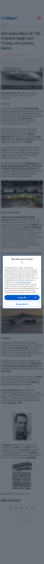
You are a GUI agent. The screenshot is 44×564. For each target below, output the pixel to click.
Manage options (22, 304)
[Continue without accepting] (22, 262)
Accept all (22, 297)
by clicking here (25, 282)
